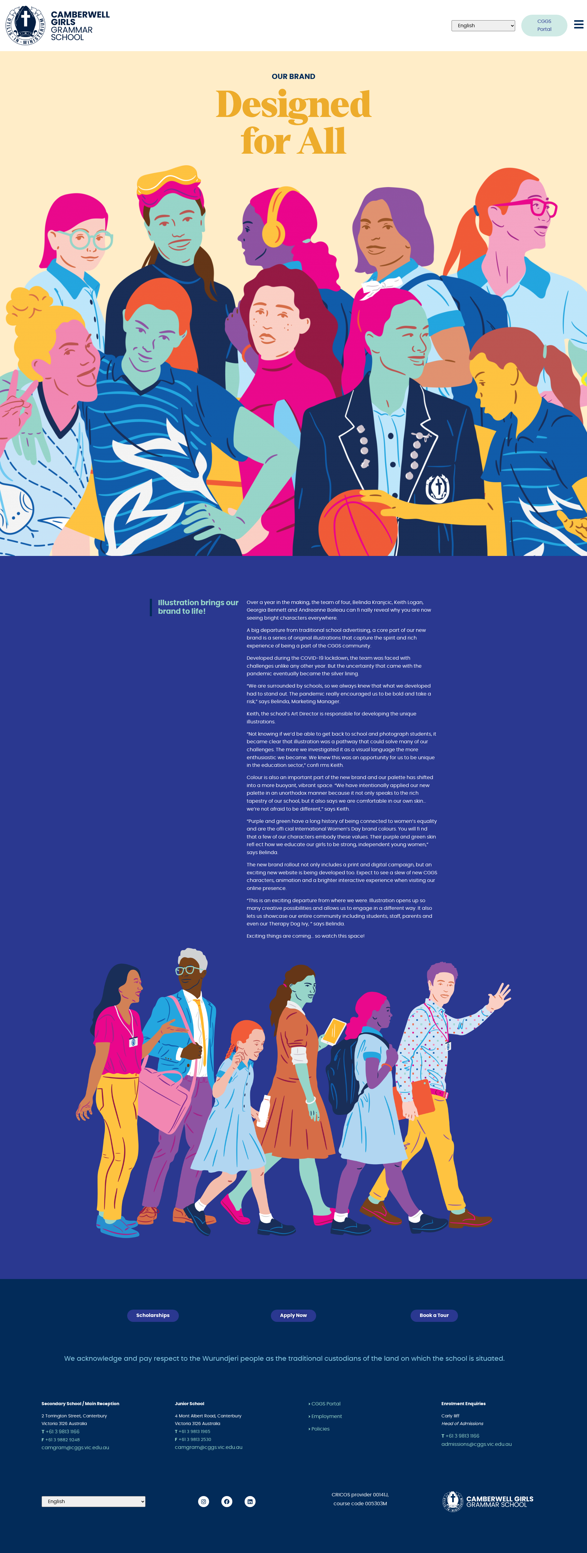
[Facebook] (226, 1501)
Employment (327, 1416)
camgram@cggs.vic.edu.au (75, 1447)
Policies (321, 1429)
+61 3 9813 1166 (60, 1431)
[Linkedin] (250, 1501)
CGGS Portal (326, 1403)
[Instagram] (203, 1501)
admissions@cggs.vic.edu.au (476, 1444)
